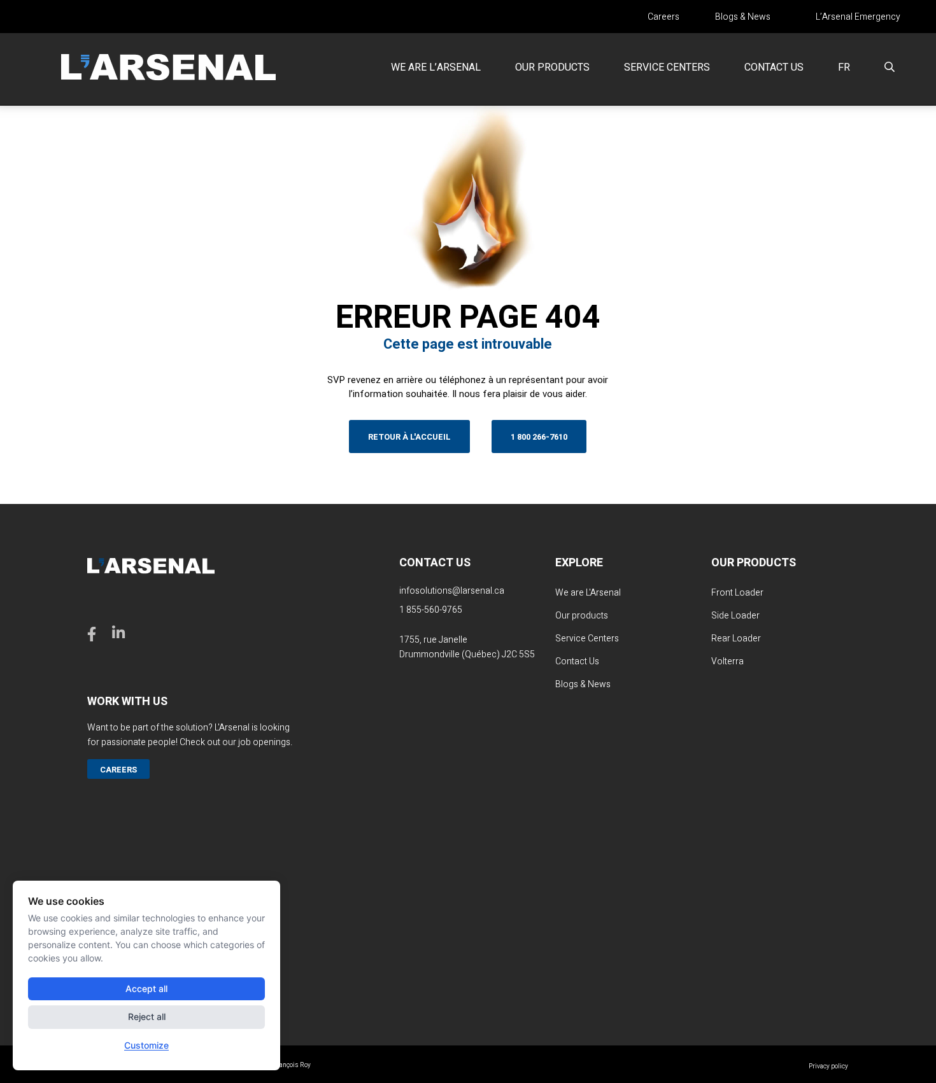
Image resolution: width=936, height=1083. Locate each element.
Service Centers (667, 67)
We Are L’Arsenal (436, 67)
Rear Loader (736, 638)
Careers (663, 17)
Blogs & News (742, 17)
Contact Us (577, 661)
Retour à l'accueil (409, 437)
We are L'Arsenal (588, 592)
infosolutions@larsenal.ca (451, 590)
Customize (146, 1045)
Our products (552, 67)
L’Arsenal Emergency (858, 17)
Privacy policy (828, 1066)
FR (844, 67)
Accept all (146, 988)
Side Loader (735, 615)
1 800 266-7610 (539, 437)
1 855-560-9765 (430, 610)
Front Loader (737, 592)
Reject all (147, 1016)
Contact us (774, 67)
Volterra (727, 661)
